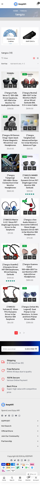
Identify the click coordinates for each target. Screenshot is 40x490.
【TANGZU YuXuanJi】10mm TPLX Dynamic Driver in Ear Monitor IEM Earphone (10, 313)
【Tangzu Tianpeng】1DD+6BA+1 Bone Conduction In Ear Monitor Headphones (10, 181)
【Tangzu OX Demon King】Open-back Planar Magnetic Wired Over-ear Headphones (10, 140)
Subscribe (29, 349)
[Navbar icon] (2, 4)
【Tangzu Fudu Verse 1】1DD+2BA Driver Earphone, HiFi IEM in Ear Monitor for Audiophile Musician (10, 99)
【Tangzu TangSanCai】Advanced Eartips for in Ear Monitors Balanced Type (29, 140)
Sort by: (4, 63)
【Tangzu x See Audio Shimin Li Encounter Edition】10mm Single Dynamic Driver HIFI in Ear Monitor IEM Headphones (30, 227)
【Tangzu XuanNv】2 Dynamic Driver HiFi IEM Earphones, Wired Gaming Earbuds (10, 269)
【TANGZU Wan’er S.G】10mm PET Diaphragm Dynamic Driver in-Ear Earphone (10, 224)
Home (15, 11)
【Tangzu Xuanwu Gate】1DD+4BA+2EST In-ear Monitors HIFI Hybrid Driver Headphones (30, 270)
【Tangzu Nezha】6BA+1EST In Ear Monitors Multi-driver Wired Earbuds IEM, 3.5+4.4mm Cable (30, 99)
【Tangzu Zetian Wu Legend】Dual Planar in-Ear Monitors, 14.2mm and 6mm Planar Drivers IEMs (30, 313)
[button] (38, 4)
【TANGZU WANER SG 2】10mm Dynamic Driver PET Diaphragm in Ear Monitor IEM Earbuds (29, 181)
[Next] (24, 333)
